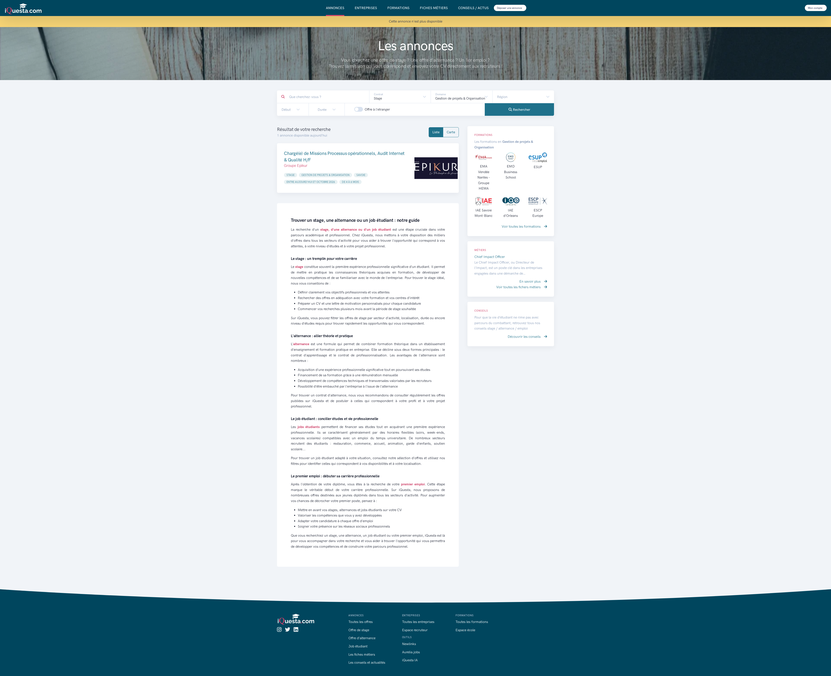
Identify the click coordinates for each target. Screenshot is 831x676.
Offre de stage (358, 630)
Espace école (465, 630)
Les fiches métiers (361, 654)
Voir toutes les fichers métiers (518, 287)
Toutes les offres (360, 622)
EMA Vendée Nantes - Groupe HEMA (483, 177)
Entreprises (366, 8)
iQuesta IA (410, 660)
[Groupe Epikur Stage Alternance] (436, 168)
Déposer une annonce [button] (510, 8)
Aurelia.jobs (411, 652)
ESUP (538, 167)
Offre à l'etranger (377, 109)
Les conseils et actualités (366, 662)
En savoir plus (530, 281)
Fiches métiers (434, 8)
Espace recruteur (415, 630)
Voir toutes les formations (521, 226)
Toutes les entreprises (418, 622)
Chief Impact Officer (489, 257)
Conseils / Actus (473, 8)
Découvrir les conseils (524, 337)
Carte (451, 132)
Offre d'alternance (361, 638)
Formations (398, 8)
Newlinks (409, 644)
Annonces (335, 8)
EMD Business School (510, 171)
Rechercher (521, 110)
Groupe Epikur (296, 165)
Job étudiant (357, 646)
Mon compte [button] (815, 8)
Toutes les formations (472, 622)
